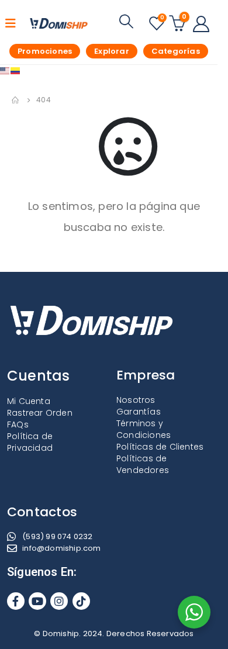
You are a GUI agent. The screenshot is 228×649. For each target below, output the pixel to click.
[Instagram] (59, 601)
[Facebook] (16, 601)
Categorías (175, 51)
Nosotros (136, 400)
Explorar (111, 51)
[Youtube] (37, 601)
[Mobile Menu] (14, 23)
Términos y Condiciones (143, 429)
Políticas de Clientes (159, 447)
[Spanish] (16, 70)
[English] (5, 70)
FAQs (18, 424)
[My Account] (201, 23)
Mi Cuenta (28, 401)
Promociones (45, 51)
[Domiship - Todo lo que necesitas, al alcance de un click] (58, 23)
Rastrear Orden (39, 413)
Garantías (138, 411)
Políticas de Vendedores (142, 464)
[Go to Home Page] (16, 100)
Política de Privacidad (30, 442)
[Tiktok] (81, 601)
